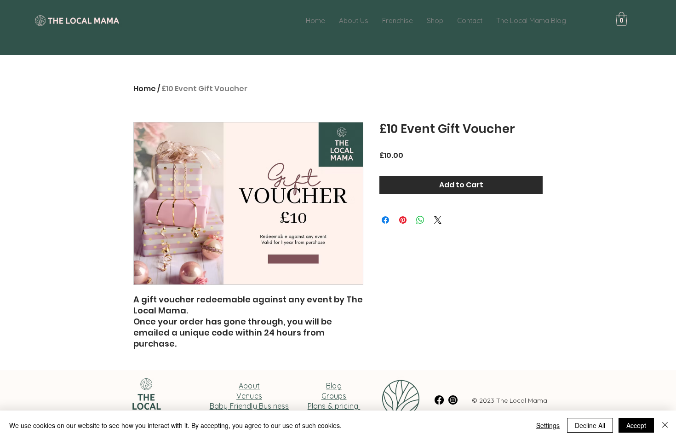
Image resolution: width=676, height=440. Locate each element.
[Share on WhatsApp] (420, 220)
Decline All (590, 425)
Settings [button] (548, 425)
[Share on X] (437, 220)
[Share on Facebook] (385, 220)
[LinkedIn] (453, 400)
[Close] (664, 425)
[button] (621, 19)
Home (144, 88)
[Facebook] (439, 400)
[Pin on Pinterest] (402, 220)
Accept (636, 425)
